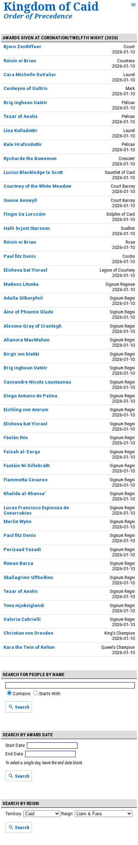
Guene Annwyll (20, 200)
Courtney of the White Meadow (37, 186)
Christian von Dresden (28, 633)
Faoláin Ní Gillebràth (27, 465)
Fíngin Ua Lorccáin (25, 214)
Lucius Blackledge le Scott (33, 172)
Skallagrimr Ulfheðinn (28, 577)
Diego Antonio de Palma (30, 395)
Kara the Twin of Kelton (29, 647)
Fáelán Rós (16, 437)
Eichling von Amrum (26, 409)
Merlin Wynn (17, 521)
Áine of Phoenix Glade (28, 311)
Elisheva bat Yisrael (25, 270)
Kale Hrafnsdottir (23, 144)
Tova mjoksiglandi (24, 605)
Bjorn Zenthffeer (22, 46)
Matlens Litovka (21, 284)
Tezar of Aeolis (21, 116)
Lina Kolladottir (21, 130)
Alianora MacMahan (27, 339)
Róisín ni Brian (20, 60)
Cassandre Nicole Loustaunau (37, 382)
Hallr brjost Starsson (27, 228)
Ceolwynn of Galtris (25, 88)
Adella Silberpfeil (23, 298)
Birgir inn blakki (21, 354)
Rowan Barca (18, 563)
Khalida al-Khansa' (25, 493)
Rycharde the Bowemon (30, 158)
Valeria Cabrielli (22, 619)
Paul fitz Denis (20, 256)
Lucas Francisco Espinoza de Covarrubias (36, 510)
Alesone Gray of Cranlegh (33, 326)
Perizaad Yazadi (22, 549)
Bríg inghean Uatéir (25, 102)
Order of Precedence (38, 15)
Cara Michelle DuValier (30, 74)
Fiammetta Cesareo (25, 479)
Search (21, 707)
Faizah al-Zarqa (22, 451)
